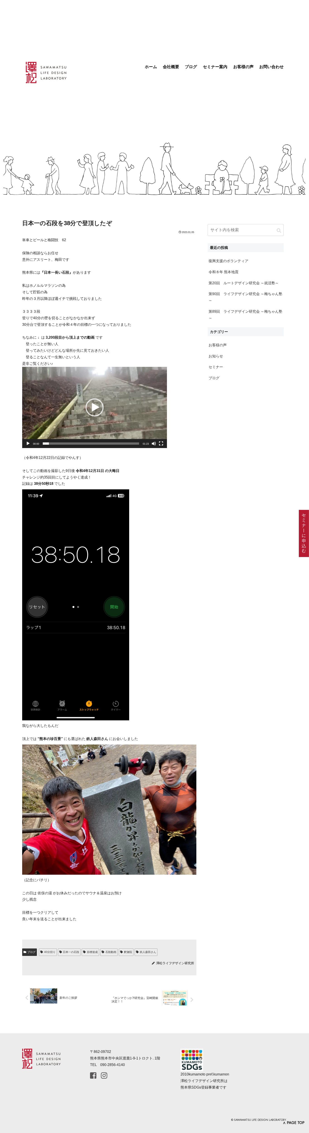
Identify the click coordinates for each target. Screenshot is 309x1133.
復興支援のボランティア (228, 261)
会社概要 (171, 67)
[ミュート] (154, 443)
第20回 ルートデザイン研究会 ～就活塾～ (244, 283)
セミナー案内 (215, 67)
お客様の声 (243, 67)
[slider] (91, 443)
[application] (94, 407)
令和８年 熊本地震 (223, 272)
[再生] (28, 443)
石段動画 (110, 952)
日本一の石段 (71, 952)
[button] (95, 407)
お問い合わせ (271, 67)
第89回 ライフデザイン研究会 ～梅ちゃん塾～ (245, 315)
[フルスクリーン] (161, 443)
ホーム (151, 67)
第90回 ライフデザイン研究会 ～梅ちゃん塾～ (245, 297)
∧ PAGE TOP (293, 1122)
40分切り (49, 952)
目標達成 (92, 952)
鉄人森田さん (148, 952)
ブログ (191, 67)
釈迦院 (128, 952)
